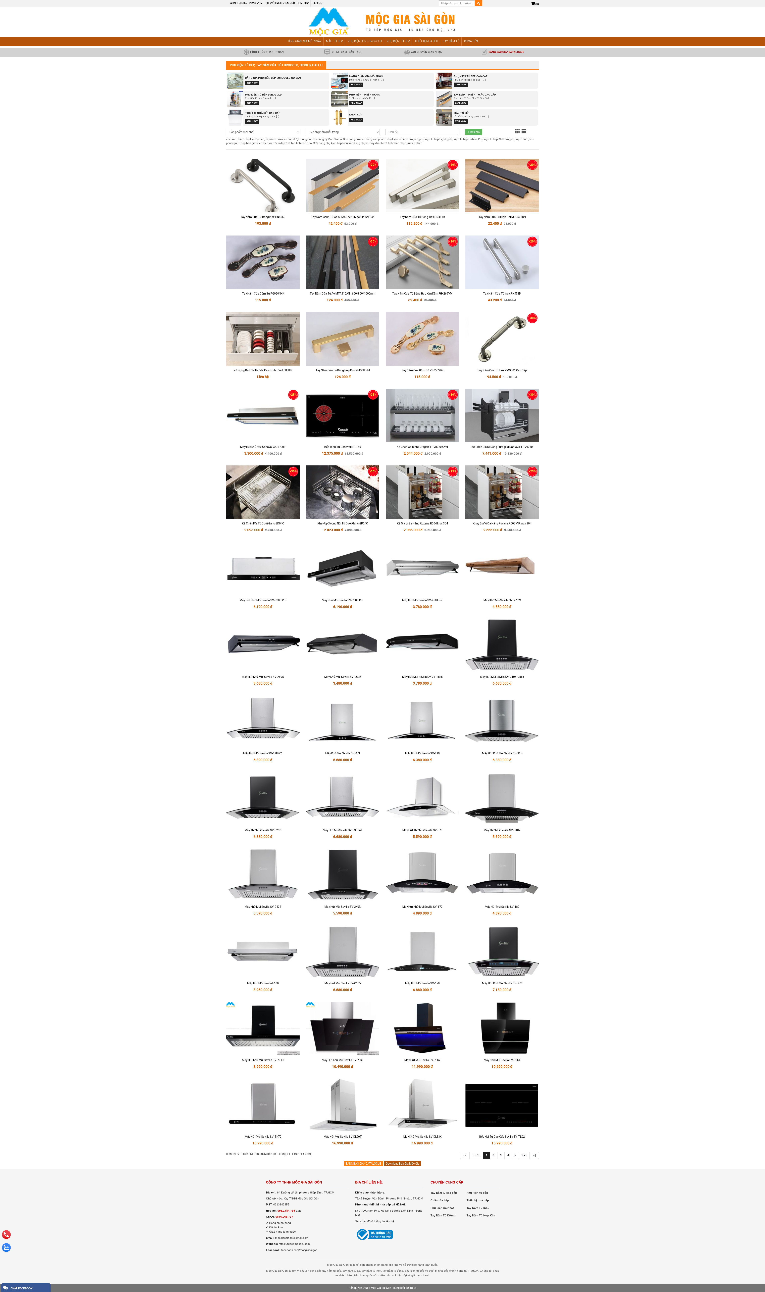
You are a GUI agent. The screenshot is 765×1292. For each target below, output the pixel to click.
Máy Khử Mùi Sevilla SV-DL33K (422, 1136)
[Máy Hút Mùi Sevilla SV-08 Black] (422, 645)
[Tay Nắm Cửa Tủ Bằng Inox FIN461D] (422, 185)
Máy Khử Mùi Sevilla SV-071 (342, 753)
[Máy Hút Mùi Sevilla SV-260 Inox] (422, 569)
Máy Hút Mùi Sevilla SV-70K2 (422, 1060)
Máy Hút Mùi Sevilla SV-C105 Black (502, 676)
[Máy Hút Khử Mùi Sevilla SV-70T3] (263, 1028)
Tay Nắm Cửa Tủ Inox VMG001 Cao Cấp (502, 370)
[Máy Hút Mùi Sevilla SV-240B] (342, 875)
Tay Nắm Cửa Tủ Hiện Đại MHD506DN (502, 217)
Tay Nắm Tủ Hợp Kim (481, 1215)
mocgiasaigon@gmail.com (291, 1237)
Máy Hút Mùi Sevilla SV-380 (422, 753)
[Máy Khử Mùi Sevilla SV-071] (342, 722)
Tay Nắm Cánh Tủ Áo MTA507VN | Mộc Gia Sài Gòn (343, 217)
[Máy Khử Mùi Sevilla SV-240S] (263, 875)
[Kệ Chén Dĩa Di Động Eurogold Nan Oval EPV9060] (502, 415)
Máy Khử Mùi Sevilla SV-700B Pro (343, 600)
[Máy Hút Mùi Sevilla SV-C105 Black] (502, 645)
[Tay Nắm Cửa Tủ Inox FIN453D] (502, 262)
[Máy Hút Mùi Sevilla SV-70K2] (422, 1028)
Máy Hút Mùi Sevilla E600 (263, 983)
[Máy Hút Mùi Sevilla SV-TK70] (263, 1105)
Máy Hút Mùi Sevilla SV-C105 (343, 983)
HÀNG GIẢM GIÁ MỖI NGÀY (304, 41)
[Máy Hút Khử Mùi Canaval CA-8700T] (263, 415)
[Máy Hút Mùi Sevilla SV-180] (502, 875)
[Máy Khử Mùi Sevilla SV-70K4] (502, 1028)
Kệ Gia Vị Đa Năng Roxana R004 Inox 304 (422, 523)
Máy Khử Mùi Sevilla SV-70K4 (502, 1060)
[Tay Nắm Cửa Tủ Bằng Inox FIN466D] (263, 185)
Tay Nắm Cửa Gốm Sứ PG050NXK (263, 293)
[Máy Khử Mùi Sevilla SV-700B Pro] (342, 569)
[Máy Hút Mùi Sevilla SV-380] (422, 722)
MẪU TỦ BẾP (334, 41)
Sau (524, 1155)
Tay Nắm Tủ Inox (478, 1207)
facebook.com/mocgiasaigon (299, 1250)
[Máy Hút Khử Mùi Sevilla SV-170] (422, 875)
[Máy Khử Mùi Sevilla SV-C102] (502, 799)
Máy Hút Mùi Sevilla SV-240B (343, 906)
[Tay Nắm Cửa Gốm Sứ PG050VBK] (422, 339)
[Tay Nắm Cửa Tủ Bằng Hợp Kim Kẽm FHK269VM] (422, 262)
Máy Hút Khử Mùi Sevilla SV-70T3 (263, 1060)
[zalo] (6, 1247)
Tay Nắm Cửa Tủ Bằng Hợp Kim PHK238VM (343, 370)
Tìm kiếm (474, 132)
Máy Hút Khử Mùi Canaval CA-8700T (263, 446)
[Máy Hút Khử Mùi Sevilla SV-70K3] (342, 1028)
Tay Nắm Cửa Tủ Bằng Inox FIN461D (422, 217)
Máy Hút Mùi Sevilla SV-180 (502, 906)
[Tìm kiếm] (478, 3)
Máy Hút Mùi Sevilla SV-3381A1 (342, 830)
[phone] (6, 1234)
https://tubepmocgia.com (294, 1243)
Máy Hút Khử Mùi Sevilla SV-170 (422, 906)
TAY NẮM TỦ (451, 41)
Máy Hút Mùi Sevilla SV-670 (422, 983)
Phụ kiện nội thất (442, 1207)
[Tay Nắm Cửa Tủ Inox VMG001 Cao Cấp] (502, 339)
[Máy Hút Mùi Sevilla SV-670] (422, 952)
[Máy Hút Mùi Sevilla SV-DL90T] (342, 1105)
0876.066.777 (284, 1216)
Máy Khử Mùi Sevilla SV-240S (263, 906)
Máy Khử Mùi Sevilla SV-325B (263, 830)
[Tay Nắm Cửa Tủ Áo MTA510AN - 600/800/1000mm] (342, 262)
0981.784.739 (286, 1210)
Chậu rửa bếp (440, 1200)
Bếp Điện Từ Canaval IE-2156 (342, 446)
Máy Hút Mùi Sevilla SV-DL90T (343, 1136)
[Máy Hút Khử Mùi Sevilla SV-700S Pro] (263, 569)
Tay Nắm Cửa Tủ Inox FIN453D (502, 293)
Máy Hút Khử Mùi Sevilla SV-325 (502, 753)
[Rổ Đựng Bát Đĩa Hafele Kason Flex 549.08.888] (263, 339)
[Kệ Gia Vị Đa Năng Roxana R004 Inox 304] (422, 492)
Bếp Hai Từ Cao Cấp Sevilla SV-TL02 (502, 1136)
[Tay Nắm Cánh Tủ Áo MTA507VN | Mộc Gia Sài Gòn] (342, 185)
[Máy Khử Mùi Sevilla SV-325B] (263, 799)
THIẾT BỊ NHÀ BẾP (426, 41)
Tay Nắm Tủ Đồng (443, 1215)
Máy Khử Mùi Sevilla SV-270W (502, 600)
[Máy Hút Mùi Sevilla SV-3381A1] (342, 799)
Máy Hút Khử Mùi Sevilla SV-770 (502, 983)
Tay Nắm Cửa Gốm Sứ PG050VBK (422, 370)
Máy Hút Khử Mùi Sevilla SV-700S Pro (263, 600)
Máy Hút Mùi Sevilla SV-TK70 (263, 1136)
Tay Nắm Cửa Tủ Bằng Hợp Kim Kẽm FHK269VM (422, 293)
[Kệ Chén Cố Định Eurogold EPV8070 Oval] (422, 415)
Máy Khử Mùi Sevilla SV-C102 (502, 830)
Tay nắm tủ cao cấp (444, 1192)
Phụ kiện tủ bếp (477, 1192)
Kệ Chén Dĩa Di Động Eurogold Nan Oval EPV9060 (502, 446)
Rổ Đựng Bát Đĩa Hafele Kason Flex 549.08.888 (263, 370)
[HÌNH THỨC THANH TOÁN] (246, 51)
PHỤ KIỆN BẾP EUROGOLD (365, 41)
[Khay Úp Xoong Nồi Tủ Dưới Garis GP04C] (342, 492)
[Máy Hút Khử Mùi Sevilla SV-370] (422, 799)
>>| (534, 1155)
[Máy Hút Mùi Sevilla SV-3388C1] (263, 722)
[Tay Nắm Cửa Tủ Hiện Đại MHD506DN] (502, 185)
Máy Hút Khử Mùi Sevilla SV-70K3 (343, 1060)
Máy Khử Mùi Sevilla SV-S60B (342, 676)
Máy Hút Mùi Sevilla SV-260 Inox (422, 600)
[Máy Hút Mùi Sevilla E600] (263, 952)
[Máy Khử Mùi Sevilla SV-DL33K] (422, 1105)
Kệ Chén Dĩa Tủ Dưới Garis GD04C (263, 523)
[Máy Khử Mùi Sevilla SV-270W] (502, 569)
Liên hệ (317, 3)
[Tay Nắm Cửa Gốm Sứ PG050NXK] (263, 262)
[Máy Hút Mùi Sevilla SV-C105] (342, 952)
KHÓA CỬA (471, 41)
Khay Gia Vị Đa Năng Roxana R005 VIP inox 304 (502, 523)
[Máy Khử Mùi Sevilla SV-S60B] (342, 645)
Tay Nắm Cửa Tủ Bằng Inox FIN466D (262, 217)
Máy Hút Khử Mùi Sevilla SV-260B (263, 676)
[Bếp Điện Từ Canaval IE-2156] (342, 415)
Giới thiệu (237, 3)
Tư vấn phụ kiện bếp (280, 3)
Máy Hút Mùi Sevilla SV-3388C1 (263, 753)
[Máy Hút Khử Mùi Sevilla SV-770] (502, 952)
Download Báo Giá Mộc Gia (402, 1163)
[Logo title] (382, 21)
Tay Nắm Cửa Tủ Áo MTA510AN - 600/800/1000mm (343, 293)
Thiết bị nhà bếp (478, 1200)
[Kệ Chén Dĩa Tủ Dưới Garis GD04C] (263, 492)
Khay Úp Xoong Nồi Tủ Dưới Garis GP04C (343, 523)
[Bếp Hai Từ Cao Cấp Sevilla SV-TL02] (502, 1105)
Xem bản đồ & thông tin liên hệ (374, 1221)
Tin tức (303, 3)
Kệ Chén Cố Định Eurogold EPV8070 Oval (422, 446)
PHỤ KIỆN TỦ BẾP (398, 41)
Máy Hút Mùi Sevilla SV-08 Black (422, 676)
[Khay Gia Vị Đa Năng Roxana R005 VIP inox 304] (502, 492)
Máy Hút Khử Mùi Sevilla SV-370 (422, 830)
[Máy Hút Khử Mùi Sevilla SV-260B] (263, 645)
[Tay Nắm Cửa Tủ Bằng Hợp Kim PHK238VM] (342, 339)
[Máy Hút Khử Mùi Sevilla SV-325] (502, 722)
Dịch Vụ (255, 3)
